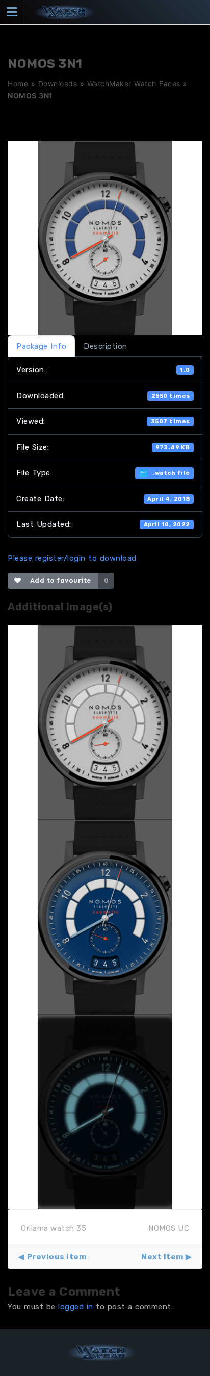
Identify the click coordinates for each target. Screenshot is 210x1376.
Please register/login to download (72, 558)
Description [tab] (105, 346)
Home (18, 83)
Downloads (57, 83)
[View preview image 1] (105, 721)
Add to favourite (58, 580)
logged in (75, 1306)
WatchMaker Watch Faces (133, 83)
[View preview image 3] (105, 1111)
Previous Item (56, 1256)
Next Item (162, 1256)
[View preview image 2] (105, 916)
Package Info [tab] (41, 346)
